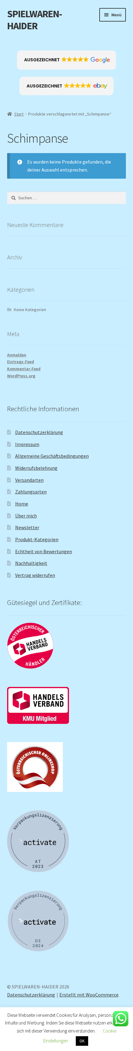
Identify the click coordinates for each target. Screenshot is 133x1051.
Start (19, 114)
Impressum (27, 444)
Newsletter (27, 527)
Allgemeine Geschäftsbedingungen (52, 456)
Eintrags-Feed (20, 361)
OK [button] (81, 1041)
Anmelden (16, 355)
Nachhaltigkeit (31, 563)
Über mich (26, 516)
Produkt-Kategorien (36, 539)
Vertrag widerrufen (35, 575)
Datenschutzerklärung (39, 432)
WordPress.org (21, 376)
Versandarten (29, 480)
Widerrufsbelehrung (36, 468)
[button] (66, 60)
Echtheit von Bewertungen (43, 551)
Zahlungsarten (31, 492)
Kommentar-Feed (24, 368)
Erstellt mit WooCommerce (88, 995)
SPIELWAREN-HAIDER (34, 20)
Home (21, 504)
